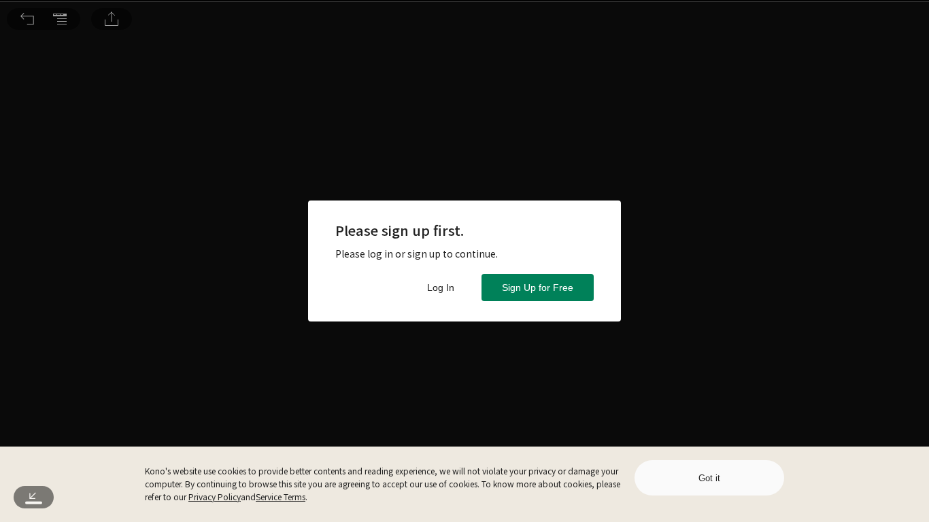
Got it (709, 478)
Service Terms (280, 496)
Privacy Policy (214, 496)
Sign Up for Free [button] (537, 287)
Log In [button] (440, 287)
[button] (27, 19)
